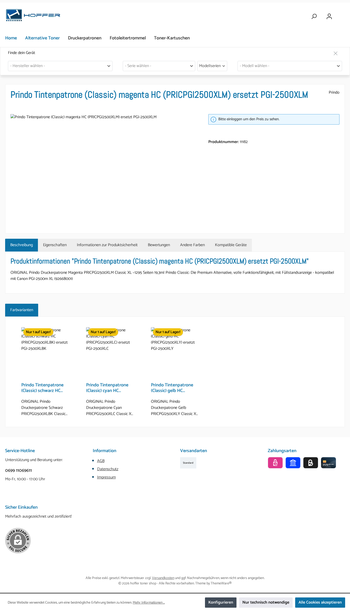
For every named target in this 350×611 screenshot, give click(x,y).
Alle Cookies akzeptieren (320, 602)
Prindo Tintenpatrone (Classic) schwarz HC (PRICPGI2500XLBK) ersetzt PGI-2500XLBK (43, 388)
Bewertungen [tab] (159, 245)
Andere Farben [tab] (192, 245)
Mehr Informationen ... (149, 602)
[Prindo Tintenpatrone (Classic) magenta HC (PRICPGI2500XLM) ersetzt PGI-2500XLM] (104, 169)
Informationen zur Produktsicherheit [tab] (107, 245)
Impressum (106, 477)
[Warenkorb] (341, 14)
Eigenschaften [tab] (55, 245)
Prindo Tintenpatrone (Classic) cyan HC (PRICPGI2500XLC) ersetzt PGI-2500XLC (107, 388)
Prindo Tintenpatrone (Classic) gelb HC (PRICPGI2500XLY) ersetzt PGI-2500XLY (172, 388)
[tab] (21, 245)
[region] (104, 169)
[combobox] (60, 66)
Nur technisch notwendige (265, 602)
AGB (101, 460)
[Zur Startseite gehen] (33, 16)
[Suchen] (313, 16)
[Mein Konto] (329, 16)
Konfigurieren (220, 602)
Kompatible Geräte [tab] (231, 245)
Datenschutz (107, 469)
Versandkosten (163, 578)
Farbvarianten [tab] (21, 310)
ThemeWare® (221, 583)
